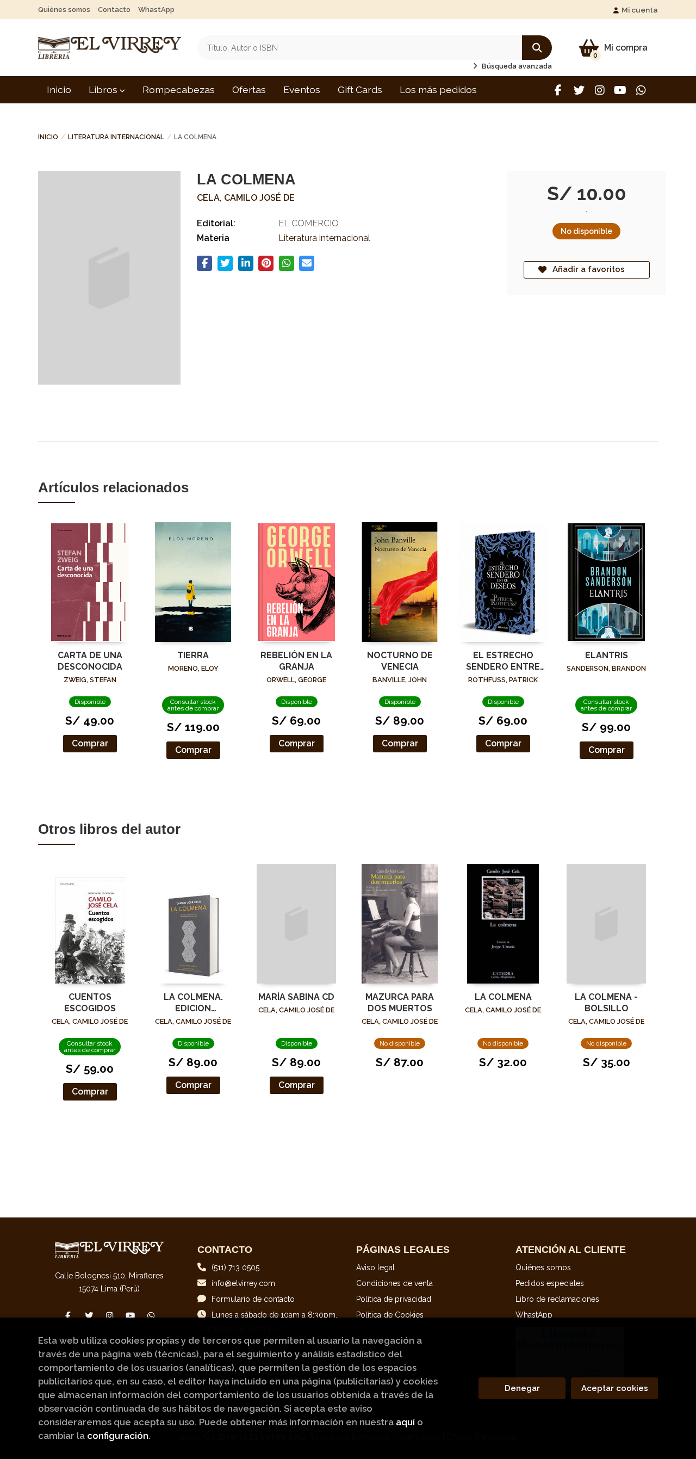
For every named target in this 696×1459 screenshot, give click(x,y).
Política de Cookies (390, 1314)
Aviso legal (375, 1267)
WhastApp (156, 9)
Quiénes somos (64, 9)
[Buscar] (537, 47)
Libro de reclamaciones (557, 1299)
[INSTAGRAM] (599, 90)
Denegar (522, 1388)
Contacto (114, 9)
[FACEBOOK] (558, 90)
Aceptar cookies (614, 1388)
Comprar (90, 743)
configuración (117, 1435)
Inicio (48, 137)
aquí (405, 1422)
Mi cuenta (640, 9)
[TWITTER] (579, 90)
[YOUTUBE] (620, 90)
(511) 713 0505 (235, 1267)
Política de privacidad (393, 1299)
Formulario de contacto (253, 1299)
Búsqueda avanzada (516, 66)
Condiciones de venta (394, 1283)
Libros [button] (104, 89)
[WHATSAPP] (641, 90)
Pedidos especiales (549, 1283)
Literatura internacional (116, 137)
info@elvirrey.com (243, 1283)
